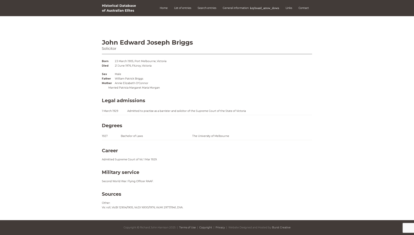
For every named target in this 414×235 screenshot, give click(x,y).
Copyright (205, 227)
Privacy (220, 227)
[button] (264, 8)
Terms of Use (187, 227)
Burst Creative (281, 227)
